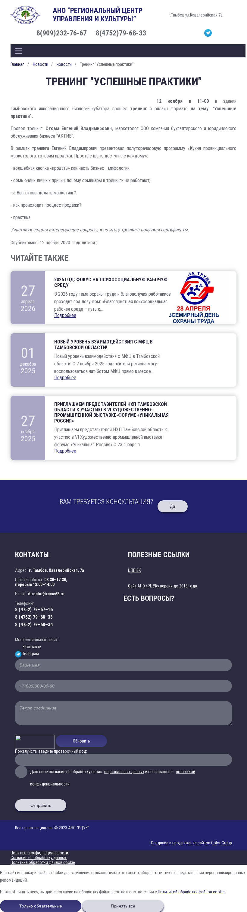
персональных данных (124, 771)
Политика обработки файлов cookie (43, 862)
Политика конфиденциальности (39, 852)
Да (172, 506)
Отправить (40, 805)
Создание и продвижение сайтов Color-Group (191, 842)
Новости (40, 64)
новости (64, 64)
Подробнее (65, 315)
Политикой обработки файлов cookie (191, 891)
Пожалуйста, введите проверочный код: (51, 751)
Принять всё (123, 906)
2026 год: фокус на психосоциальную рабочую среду (110, 282)
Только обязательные (40, 906)
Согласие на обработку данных (39, 857)
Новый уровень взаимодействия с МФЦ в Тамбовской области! (103, 344)
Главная (17, 64)
